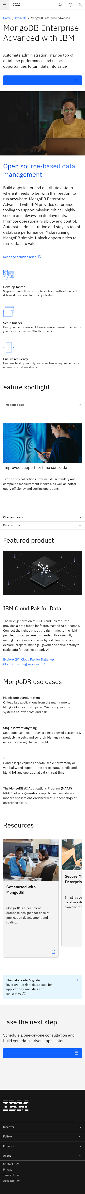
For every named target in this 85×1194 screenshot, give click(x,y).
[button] (70, 5)
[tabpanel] (42, 459)
